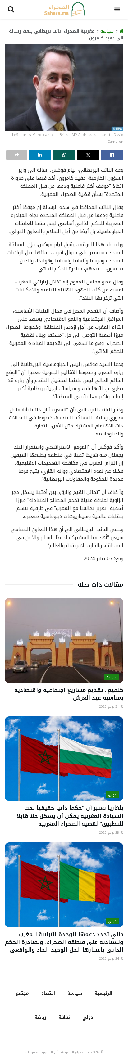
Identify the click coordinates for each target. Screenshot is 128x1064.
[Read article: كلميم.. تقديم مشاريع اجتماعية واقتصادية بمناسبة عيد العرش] (64, 640)
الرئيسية (103, 993)
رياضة (40, 1017)
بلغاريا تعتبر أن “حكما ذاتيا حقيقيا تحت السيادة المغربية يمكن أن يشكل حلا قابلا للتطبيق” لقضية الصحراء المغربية (69, 816)
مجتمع (22, 993)
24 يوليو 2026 (109, 959)
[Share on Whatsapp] (64, 155)
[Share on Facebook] (112, 155)
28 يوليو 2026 (109, 833)
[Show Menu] (117, 9)
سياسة (107, 31)
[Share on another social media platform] (16, 155)
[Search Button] (11, 9)
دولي (112, 794)
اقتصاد (48, 993)
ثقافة (64, 1017)
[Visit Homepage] (64, 9)
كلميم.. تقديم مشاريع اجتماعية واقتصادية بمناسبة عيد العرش (68, 694)
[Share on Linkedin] (40, 155)
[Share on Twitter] (88, 155)
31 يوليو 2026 (109, 707)
